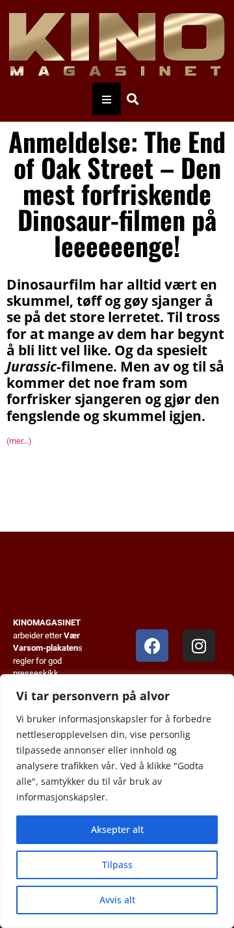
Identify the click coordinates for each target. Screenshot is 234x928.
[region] (117, 801)
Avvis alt (117, 900)
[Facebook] (152, 645)
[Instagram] (199, 645)
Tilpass (117, 864)
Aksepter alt (117, 829)
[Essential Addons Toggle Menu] (106, 99)
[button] (132, 99)
